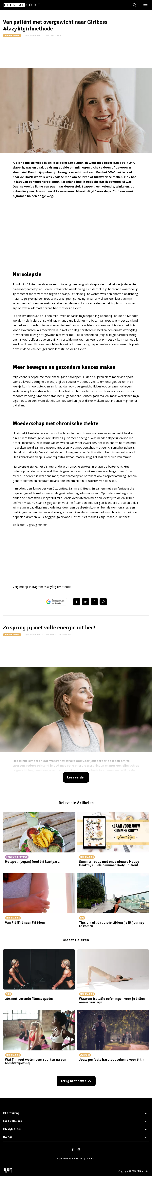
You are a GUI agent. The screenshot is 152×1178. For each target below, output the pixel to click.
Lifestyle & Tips (12, 1129)
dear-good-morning (60, 634)
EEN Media (142, 1170)
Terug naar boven (73, 1081)
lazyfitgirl (55, 35)
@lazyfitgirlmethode (57, 587)
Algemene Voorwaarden (70, 1158)
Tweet (85, 601)
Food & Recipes (12, 1121)
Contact (90, 1158)
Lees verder (76, 777)
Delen (76, 601)
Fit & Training (12, 35)
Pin (94, 601)
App (103, 601)
